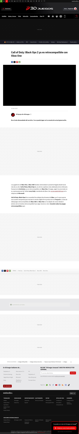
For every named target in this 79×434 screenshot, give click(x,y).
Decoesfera (58, 402)
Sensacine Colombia (27, 422)
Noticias (20, 270)
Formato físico (31, 380)
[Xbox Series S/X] (56, 16)
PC (29, 371)
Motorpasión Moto (50, 402)
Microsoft (18, 377)
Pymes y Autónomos (69, 403)
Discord (65, 384)
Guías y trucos (12, 16)
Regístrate (70, 8)
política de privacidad (60, 376)
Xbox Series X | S (20, 371)
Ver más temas (7, 386)
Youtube (56, 384)
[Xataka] (1, 1)
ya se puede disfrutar (57, 191)
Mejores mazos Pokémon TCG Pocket (52, 362)
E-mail (19, 62)
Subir (71, 393)
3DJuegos (39, 8)
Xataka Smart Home (7, 407)
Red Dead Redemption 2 (62, 42)
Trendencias (59, 400)
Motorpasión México (48, 420)
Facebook (12, 62)
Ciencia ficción (33, 42)
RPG (27, 42)
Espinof (26, 402)
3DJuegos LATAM (18, 420)
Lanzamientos (34, 16)
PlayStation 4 (31, 374)
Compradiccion (59, 404)
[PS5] (52, 16)
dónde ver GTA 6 (20, 42)
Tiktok (69, 384)
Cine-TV (42, 16)
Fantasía (53, 42)
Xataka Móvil (6, 402)
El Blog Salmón (70, 400)
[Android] (65, 16)
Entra (65, 8)
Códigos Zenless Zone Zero (36, 362)
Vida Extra (16, 402)
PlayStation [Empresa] (18, 381)
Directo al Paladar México (39, 420)
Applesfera (6, 404)
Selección (25, 16)
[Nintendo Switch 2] (60, 16)
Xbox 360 (39, 270)
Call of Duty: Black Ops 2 (30, 270)
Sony (5, 380)
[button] (24, 114)
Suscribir (73, 373)
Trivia (19, 16)
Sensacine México (29, 420)
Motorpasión (48, 400)
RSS (62, 384)
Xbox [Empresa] (32, 377)
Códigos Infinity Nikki (23, 362)
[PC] (48, 16)
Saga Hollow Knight (8, 377)
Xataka (5, 400)
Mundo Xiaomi (7, 410)
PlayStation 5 (7, 371)
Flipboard (17, 62)
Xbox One (45, 270)
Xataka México (7, 420)
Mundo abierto (73, 42)
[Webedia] (8, 393)
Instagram (59, 384)
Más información (41, 432)
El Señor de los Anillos (44, 42)
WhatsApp (47, 384)
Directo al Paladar (39, 400)
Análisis (4, 16)
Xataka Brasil (6, 422)
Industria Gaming (8, 374)
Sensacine (27, 400)
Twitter (14, 62)
